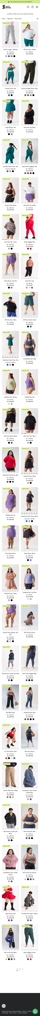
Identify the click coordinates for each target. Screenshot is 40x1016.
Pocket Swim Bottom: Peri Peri (10, 633)
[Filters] (37, 19)
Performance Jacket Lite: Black (10, 832)
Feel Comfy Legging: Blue (29, 673)
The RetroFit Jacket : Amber (29, 913)
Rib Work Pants (10, 712)
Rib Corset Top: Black (10, 952)
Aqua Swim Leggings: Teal (29, 166)
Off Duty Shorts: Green (29, 320)
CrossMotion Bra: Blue (29, 359)
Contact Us (30, 1011)
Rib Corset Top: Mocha (29, 872)
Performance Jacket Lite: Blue (10, 673)
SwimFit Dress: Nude (10, 593)
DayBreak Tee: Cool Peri (29, 592)
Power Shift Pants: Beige (10, 790)
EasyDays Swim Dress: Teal (10, 360)
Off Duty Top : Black (10, 320)
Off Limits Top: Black (29, 127)
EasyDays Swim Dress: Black (29, 516)
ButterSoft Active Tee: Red (10, 475)
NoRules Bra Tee (10, 515)
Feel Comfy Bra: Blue (30, 831)
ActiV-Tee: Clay (29, 281)
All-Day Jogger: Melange (10, 49)
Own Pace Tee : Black (29, 436)
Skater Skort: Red (10, 913)
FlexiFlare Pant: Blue (29, 712)
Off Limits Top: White (29, 205)
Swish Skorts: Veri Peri (10, 281)
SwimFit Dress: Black (30, 476)
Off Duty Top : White (29, 49)
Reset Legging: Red (29, 242)
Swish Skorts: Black (29, 553)
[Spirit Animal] (6, 7)
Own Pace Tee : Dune (10, 242)
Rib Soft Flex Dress (29, 632)
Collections (10, 18)
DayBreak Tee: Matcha (10, 397)
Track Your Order (13, 1012)
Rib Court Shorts (29, 751)
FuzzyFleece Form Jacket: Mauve (10, 873)
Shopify (19, 1011)
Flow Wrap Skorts (10, 553)
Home (3, 18)
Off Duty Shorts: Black (10, 436)
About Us (25, 1011)
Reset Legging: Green (30, 952)
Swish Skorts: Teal (10, 127)
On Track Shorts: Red (10, 751)
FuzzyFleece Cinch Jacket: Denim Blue (29, 791)
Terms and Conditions (22, 1012)
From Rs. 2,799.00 (10, 362)
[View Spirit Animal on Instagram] (4, 1006)
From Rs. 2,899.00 (10, 169)
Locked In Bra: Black (10, 205)
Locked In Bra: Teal (10, 88)
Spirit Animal (9, 1011)
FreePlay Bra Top (29, 397)
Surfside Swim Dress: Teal (10, 166)
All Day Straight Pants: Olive (29, 88)
